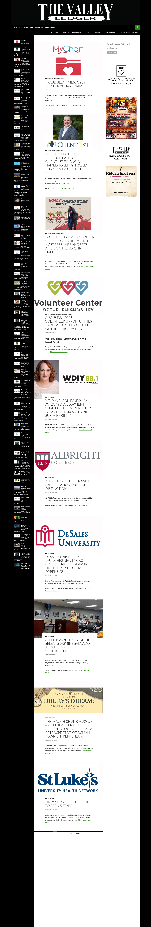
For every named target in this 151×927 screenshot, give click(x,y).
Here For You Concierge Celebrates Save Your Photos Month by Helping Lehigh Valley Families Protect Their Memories (22, 210)
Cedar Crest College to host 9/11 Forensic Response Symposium (21, 266)
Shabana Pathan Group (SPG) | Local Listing (25, 480)
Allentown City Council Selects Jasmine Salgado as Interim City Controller (67, 645)
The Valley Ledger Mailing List (118, 44)
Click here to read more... (77, 105)
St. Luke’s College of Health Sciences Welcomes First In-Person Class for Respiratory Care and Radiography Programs (22, 556)
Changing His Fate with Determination (26, 217)
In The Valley (55, 32)
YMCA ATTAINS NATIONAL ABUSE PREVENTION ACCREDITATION (25, 566)
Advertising (96, 32)
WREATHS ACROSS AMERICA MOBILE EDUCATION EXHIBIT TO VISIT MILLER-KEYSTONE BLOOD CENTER (22, 490)
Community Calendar (109, 32)
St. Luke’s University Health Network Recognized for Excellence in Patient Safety (22, 227)
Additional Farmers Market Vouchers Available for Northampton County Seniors (22, 383)
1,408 (70, 833)
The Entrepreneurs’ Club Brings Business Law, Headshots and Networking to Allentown (22, 275)
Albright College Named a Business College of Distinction (25, 236)
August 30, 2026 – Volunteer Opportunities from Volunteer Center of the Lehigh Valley (68, 323)
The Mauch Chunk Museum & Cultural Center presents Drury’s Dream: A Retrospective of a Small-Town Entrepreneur (69, 728)
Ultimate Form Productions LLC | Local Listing (25, 473)
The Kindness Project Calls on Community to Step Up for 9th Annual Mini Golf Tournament (22, 155)
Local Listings (76, 32)
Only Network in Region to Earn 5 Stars (67, 804)
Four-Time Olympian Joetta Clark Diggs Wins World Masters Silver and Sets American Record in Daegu (69, 244)
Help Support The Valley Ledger (129, 32)
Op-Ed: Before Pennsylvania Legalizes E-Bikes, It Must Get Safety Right (22, 435)
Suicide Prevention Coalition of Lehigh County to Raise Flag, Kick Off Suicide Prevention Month (22, 137)
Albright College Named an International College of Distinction (21, 500)
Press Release (59, 78)
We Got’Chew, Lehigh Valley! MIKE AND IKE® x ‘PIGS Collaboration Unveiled (22, 519)
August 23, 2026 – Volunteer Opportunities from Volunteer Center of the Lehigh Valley (22, 335)
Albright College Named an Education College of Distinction (68, 485)
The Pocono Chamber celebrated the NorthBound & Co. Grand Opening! (22, 546)
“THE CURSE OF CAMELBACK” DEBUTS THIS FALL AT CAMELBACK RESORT (22, 445)
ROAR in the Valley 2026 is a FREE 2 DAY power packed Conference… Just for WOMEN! (22, 146)
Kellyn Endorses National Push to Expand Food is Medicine (25, 364)
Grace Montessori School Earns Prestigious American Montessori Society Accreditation (22, 244)
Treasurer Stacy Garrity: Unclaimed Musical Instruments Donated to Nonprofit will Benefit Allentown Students (22, 405)
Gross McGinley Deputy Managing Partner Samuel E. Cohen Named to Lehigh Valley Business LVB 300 (22, 355)
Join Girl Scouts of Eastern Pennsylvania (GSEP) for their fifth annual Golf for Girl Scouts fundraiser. (22, 345)
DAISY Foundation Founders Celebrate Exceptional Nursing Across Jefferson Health (22, 509)
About (87, 32)
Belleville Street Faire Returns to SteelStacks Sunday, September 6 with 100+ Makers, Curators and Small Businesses (22, 285)
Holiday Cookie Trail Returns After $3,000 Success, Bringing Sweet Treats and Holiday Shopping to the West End (22, 373)
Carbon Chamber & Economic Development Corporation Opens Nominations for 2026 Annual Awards (22, 178)
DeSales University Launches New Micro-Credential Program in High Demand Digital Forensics (66, 564)
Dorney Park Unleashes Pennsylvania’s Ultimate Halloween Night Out (21, 528)
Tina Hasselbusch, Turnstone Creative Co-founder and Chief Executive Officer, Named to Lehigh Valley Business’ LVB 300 (22, 416)
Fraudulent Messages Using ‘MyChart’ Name (65, 84)
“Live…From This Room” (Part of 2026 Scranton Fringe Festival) (25, 313)
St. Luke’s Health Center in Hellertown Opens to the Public (25, 295)
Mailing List (66, 32)
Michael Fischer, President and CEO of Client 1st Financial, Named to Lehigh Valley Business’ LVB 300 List (66, 161)
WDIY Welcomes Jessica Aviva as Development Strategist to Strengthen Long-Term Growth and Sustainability (68, 408)
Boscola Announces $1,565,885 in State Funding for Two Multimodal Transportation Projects (22, 537)
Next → (78, 833)
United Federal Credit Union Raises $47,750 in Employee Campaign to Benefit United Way (22, 426)
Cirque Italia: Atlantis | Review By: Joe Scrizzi (25, 200)
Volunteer (67, 314)
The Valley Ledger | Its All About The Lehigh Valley (34, 27)
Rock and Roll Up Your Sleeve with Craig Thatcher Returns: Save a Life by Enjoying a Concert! (21, 454)
